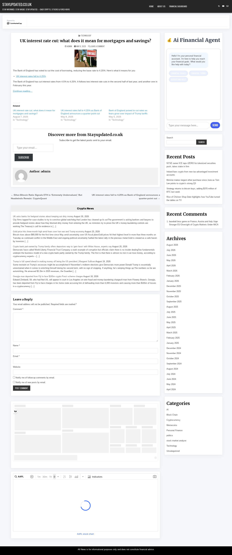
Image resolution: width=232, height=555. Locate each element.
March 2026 (172, 271)
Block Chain (172, 415)
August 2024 (172, 369)
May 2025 (171, 322)
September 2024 (174, 363)
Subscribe (23, 157)
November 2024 (174, 353)
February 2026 (173, 276)
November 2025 (174, 291)
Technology (86, 35)
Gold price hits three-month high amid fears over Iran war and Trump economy (48, 231)
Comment (18, 309)
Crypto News (85, 208)
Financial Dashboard (178, 6)
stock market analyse (176, 440)
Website (16, 367)
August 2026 (172, 245)
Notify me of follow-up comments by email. (35, 377)
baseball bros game (178, 221)
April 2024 (171, 389)
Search (170, 138)
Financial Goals (178, 73)
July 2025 (171, 312)
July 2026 (171, 250)
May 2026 (171, 260)
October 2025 (173, 296)
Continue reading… (22, 91)
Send (215, 125)
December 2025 (174, 286)
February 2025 (173, 338)
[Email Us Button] (227, 6)
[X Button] (219, 6)
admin (69, 46)
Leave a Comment (98, 46)
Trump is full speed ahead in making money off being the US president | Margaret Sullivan (54, 261)
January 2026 (173, 281)
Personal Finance (174, 430)
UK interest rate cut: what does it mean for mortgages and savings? (85, 40)
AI (168, 409)
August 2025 (172, 307)
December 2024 (174, 348)
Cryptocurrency (173, 420)
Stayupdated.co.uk (17, 4)
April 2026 (171, 265)
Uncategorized (173, 451)
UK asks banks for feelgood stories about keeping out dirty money (43, 216)
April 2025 (171, 327)
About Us (161, 6)
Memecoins (172, 425)
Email (16, 356)
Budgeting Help (178, 79)
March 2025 (172, 332)
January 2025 (173, 343)
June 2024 (171, 379)
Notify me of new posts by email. (31, 382)
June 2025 (171, 317)
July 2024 (171, 374)
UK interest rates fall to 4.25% (31, 76)
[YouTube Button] (223, 6)
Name (16, 345)
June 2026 (171, 255)
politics (170, 435)
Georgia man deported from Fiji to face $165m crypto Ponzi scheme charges (48, 276)
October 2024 (173, 358)
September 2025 (174, 301)
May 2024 (171, 384)
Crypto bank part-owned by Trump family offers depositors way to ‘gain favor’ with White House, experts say (62, 246)
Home (151, 6)
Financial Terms (198, 73)
